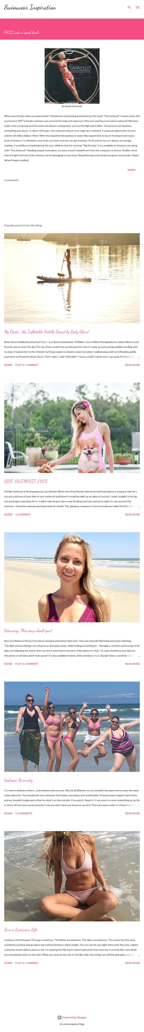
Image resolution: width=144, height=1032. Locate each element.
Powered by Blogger (74, 1017)
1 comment (23, 514)
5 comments (23, 813)
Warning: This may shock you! (28, 630)
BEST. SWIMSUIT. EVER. (26, 481)
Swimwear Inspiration (30, 7)
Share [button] (131, 169)
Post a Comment (26, 364)
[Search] (129, 6)
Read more (132, 364)
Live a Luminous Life (20, 929)
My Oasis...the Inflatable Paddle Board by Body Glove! (46, 331)
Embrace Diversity (18, 780)
